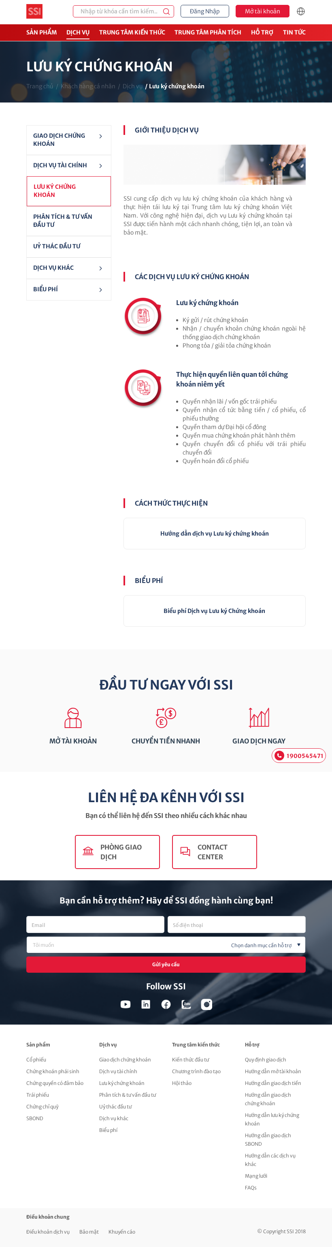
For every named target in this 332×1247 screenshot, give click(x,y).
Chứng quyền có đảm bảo (54, 1083)
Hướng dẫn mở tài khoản (273, 1071)
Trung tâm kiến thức (132, 32)
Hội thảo (182, 1083)
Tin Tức (294, 32)
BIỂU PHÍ (45, 289)
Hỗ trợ (262, 32)
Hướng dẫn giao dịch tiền (273, 1083)
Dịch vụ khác (53, 267)
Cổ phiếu (36, 1060)
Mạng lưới (256, 1176)
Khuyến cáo (122, 1232)
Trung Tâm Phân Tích (208, 32)
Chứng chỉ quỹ (42, 1107)
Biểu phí (108, 1130)
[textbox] (179, 946)
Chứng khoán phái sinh (52, 1071)
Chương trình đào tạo (196, 1071)
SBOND (34, 1118)
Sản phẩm (41, 32)
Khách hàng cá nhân (88, 86)
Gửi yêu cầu (166, 964)
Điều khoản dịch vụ (48, 1232)
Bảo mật (89, 1232)
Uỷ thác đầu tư (56, 246)
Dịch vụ (77, 32)
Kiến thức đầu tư (190, 1060)
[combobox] (166, 944)
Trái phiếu (37, 1095)
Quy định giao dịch (265, 1060)
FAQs (251, 1188)
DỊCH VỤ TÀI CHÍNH (60, 165)
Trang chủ (39, 86)
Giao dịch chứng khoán (59, 139)
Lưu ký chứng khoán (55, 191)
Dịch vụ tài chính (118, 1071)
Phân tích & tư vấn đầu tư (62, 220)
